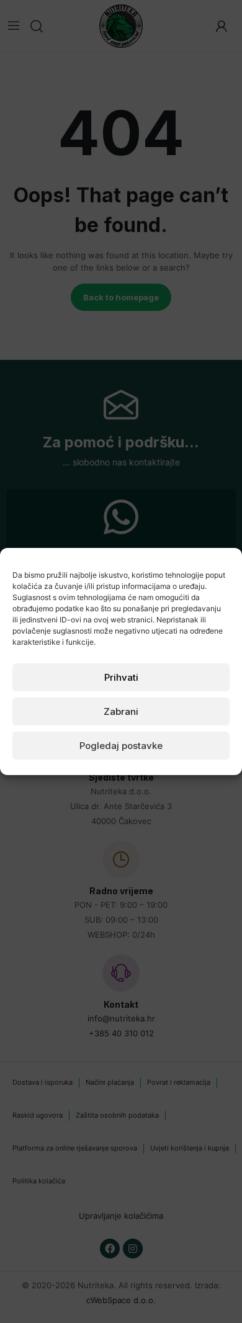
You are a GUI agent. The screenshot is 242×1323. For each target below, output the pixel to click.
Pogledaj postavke (121, 745)
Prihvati (121, 677)
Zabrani (121, 711)
